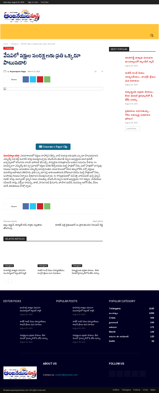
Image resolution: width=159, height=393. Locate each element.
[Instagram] (141, 2)
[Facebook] (136, 2)
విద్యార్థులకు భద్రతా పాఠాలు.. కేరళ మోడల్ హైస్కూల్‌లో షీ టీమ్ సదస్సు (139, 95)
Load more (131, 128)
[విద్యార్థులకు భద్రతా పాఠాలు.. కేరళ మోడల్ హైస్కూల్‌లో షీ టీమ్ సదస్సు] (87, 256)
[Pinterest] (40, 79)
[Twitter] (145, 2)
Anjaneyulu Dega (18, 71)
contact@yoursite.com (66, 374)
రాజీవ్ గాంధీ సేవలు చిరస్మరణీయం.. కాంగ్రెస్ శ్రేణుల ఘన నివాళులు (140, 76)
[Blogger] (112, 374)
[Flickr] (127, 374)
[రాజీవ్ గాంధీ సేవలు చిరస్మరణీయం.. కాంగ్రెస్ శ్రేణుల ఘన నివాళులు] (53, 256)
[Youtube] (154, 2)
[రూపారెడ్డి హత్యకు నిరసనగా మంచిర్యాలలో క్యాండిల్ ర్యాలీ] (18, 256)
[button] (152, 35)
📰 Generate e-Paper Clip (53, 147)
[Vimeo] (149, 2)
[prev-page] (5, 281)
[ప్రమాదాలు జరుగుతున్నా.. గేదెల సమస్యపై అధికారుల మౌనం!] (116, 114)
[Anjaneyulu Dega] (5, 71)
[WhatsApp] (47, 79)
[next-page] (10, 281)
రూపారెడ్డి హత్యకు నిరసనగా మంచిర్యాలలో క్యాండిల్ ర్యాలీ (139, 59)
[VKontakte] (143, 374)
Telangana (14, 44)
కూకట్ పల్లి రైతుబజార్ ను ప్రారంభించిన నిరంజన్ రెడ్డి (79, 225)
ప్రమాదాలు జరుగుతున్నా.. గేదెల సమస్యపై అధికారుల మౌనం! (137, 114)
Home (5, 44)
